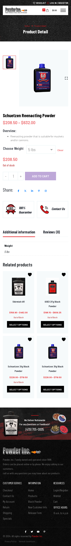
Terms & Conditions (27, 541)
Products (32, 496)
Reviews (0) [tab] (51, 232)
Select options (18, 324)
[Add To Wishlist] (30, 274)
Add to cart (40, 176)
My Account (9, 501)
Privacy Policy (10, 541)
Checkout (8, 490)
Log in (53, 3)
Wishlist (41, 3)
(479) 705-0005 (35, 429)
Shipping (7, 513)
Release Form (35, 513)
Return (6, 507)
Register (63, 3)
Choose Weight (13, 148)
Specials (7, 518)
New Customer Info (37, 507)
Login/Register (60, 490)
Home (27, 25)
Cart (55, 501)
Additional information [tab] (19, 232)
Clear (60, 150)
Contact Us (8, 496)
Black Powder (35, 501)
